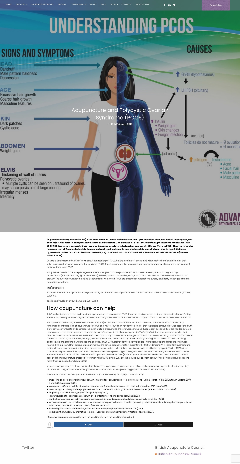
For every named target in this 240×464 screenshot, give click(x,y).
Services (20, 4)
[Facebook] (164, 5)
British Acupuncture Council (180, 454)
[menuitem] (9, 4)
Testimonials (77, 4)
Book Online (216, 5)
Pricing (62, 4)
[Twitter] (174, 5)
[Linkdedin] (169, 5)
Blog (113, 4)
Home (9, 4)
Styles (93, 4)
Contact (126, 4)
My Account (142, 4)
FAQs (103, 4)
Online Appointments (42, 4)
